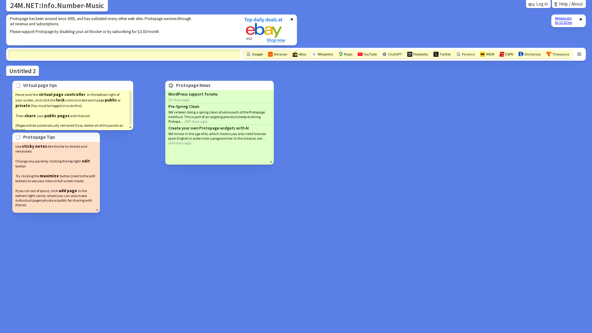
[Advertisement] (121, 30)
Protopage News (193, 85)
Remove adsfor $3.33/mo (563, 20)
